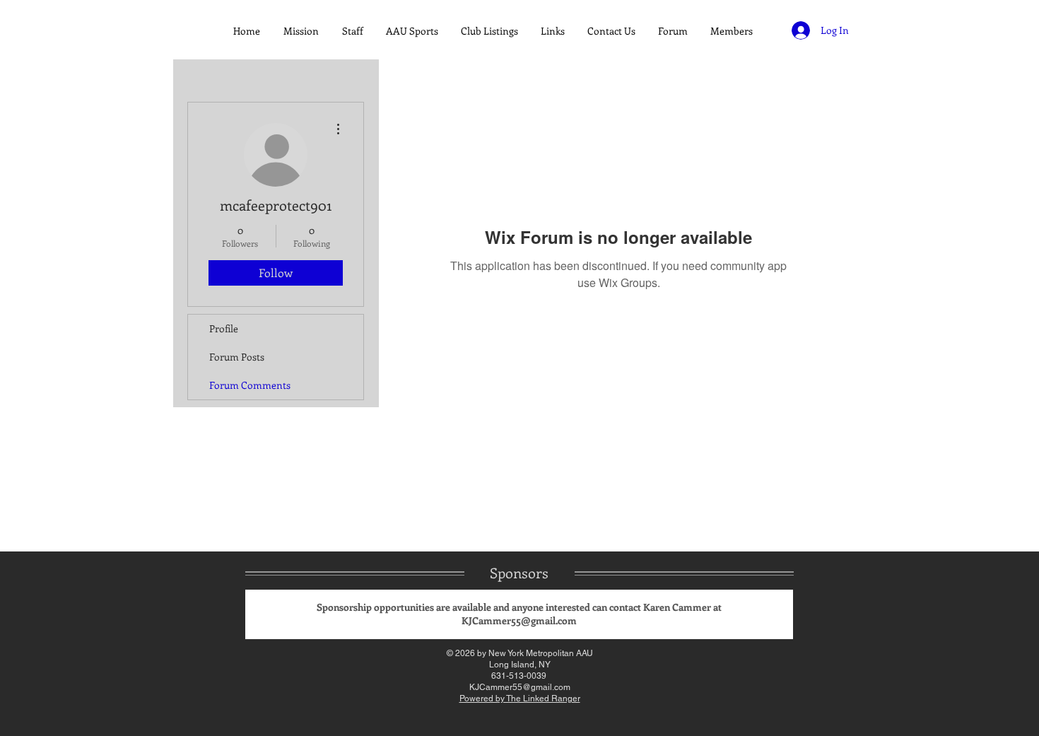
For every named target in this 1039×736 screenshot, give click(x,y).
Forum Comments (249, 385)
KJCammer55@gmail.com (519, 620)
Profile (223, 328)
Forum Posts (236, 356)
